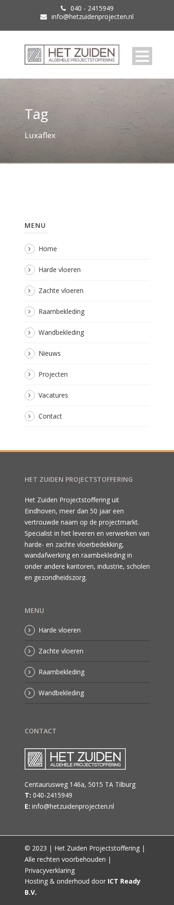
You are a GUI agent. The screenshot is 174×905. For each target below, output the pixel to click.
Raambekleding (61, 311)
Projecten (53, 374)
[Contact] (80, 761)
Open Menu (142, 56)
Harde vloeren (60, 269)
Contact (50, 416)
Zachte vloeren (61, 290)
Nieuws (50, 353)
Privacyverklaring (50, 870)
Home (48, 248)
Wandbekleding (61, 332)
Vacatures (53, 395)
